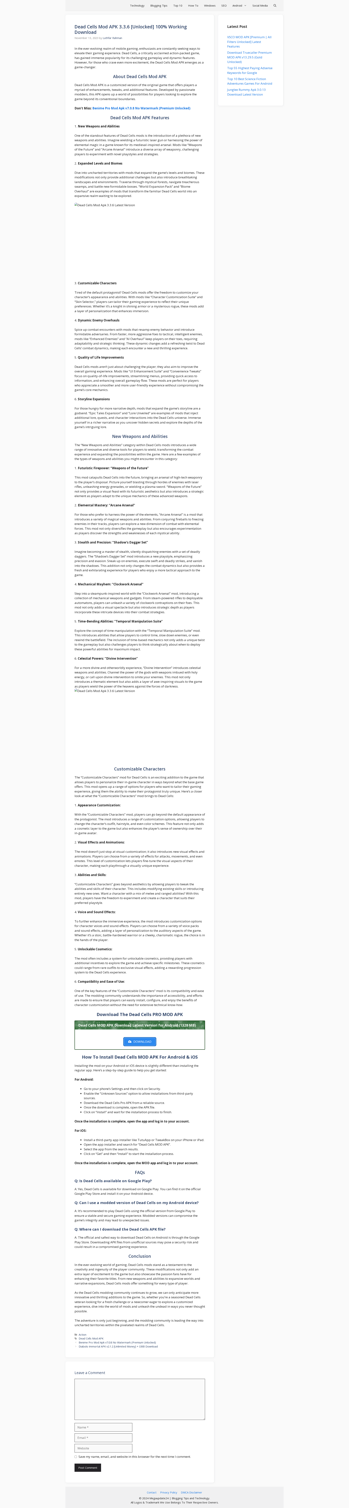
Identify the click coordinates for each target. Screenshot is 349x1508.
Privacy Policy (168, 1492)
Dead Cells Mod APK (91, 1338)
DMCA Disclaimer (191, 1492)
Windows (210, 5)
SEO (224, 5)
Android (237, 5)
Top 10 (177, 5)
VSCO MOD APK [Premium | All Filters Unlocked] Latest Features (249, 41)
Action (82, 1334)
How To (193, 5)
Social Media (260, 5)
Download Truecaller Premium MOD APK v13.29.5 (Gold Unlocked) (249, 57)
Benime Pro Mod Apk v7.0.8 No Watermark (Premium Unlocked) (141, 108)
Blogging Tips (158, 5)
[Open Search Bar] (275, 5)
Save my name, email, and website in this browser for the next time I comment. (135, 1456)
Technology (137, 5)
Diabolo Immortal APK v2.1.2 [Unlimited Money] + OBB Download (118, 1346)
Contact (152, 1492)
